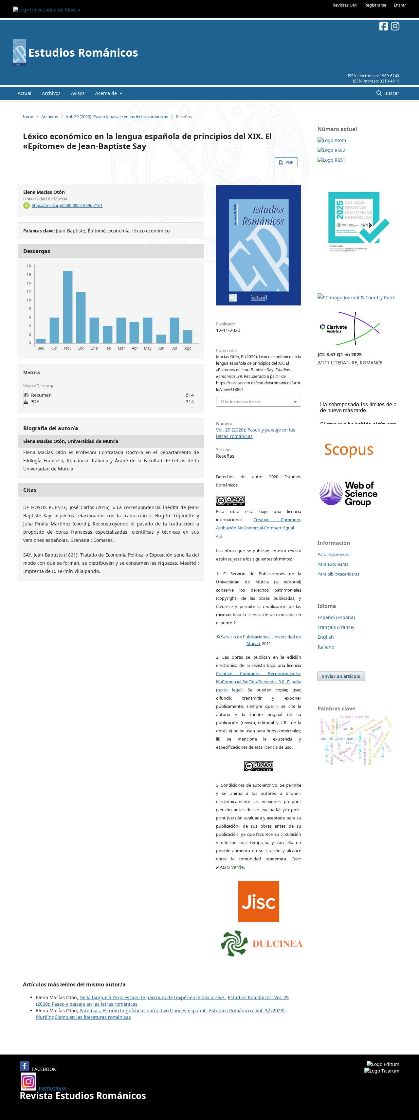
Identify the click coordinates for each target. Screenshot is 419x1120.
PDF (288, 162)
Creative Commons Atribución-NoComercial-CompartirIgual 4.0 (258, 528)
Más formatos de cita (241, 402)
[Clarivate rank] (350, 346)
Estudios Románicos (83, 52)
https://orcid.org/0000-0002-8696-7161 (67, 205)
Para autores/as (333, 564)
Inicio (28, 116)
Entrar (400, 5)
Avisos (78, 93)
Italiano (326, 647)
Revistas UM (345, 5)
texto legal (229, 690)
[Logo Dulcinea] (262, 942)
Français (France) (336, 627)
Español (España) (336, 617)
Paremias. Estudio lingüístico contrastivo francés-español (143, 1010)
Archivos (51, 93)
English (326, 637)
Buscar (391, 93)
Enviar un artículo (341, 676)
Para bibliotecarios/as (338, 574)
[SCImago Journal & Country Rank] (356, 297)
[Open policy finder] (258, 900)
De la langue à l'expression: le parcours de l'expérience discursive (152, 997)
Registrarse (375, 5)
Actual (24, 93)
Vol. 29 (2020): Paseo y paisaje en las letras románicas (117, 116)
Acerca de (106, 93)
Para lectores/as (333, 554)
